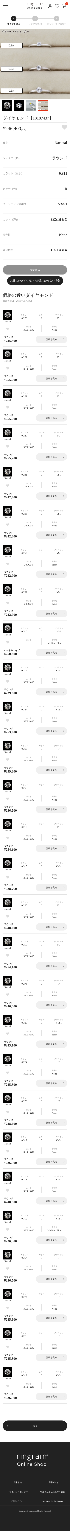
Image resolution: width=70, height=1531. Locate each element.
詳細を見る (51, 339)
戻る (35, 1425)
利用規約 (17, 1482)
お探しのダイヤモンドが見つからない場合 (35, 280)
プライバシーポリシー (17, 1492)
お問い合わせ (17, 1501)
